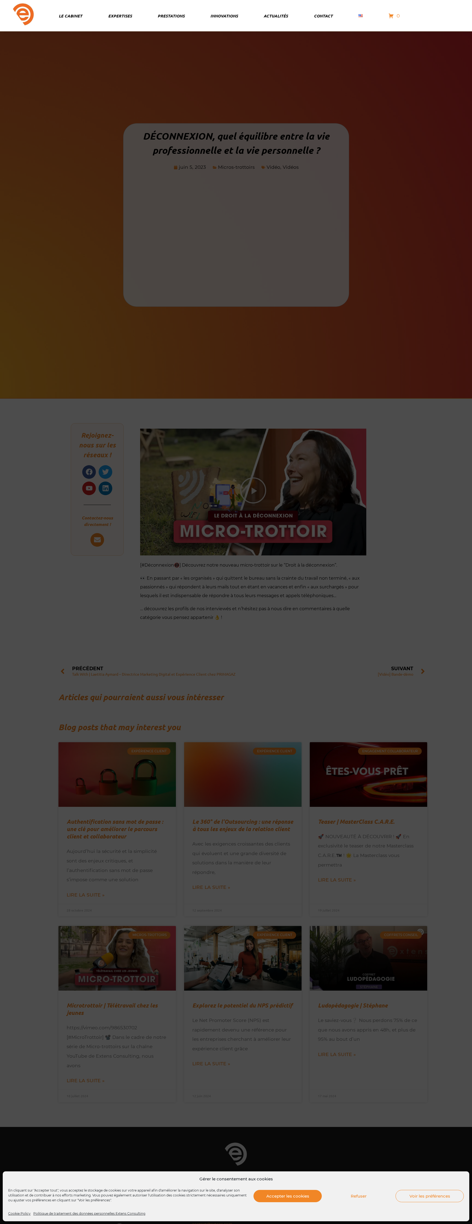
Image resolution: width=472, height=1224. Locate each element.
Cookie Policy (19, 1213)
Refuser (359, 1196)
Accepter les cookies (287, 1196)
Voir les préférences (429, 1196)
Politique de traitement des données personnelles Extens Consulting (89, 1213)
